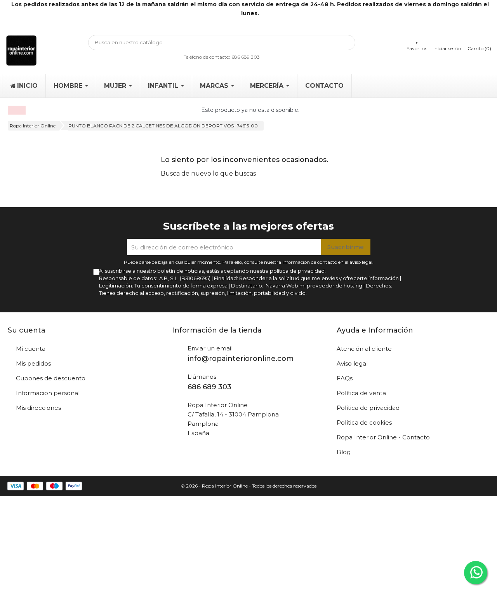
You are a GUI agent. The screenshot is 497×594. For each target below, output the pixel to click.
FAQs (345, 378)
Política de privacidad (368, 407)
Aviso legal (352, 363)
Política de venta (361, 393)
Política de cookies (364, 422)
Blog (344, 452)
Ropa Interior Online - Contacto (383, 437)
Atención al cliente (364, 348)
